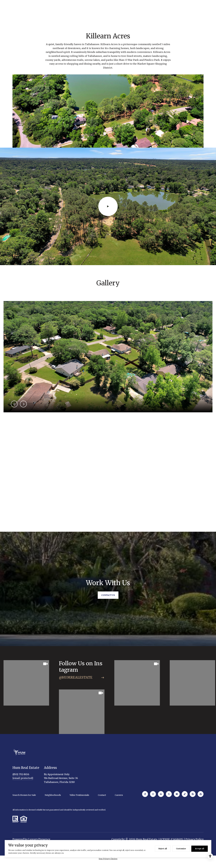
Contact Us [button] (108, 595)
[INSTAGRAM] (153, 794)
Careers (119, 795)
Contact (102, 795)
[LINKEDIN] (161, 794)
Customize (181, 848)
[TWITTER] (169, 794)
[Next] (23, 404)
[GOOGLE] (193, 794)
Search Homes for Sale (24, 795)
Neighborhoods (53, 795)
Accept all (199, 848)
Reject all (163, 848)
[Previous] (14, 404)
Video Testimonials (79, 795)
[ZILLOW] (201, 794)
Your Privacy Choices (108, 859)
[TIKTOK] (185, 794)
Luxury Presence (39, 839)
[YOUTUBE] (177, 794)
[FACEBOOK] (145, 794)
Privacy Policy (194, 839)
